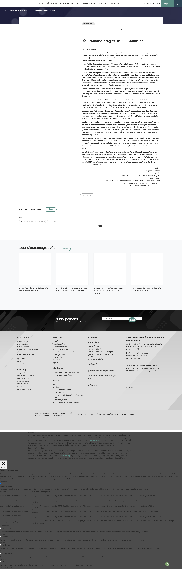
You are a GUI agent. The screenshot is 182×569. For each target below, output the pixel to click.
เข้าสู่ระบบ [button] (167, 3)
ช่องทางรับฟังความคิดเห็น (61, 390)
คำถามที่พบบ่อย (58, 392)
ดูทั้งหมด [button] (50, 209)
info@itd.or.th (136, 358)
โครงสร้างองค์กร (58, 344)
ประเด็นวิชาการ (66, 3)
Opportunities (53, 221)
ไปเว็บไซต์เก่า (93, 385)
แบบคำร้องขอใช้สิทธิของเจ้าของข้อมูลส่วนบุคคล (67, 396)
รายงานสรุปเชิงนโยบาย (25, 376)
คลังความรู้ (103, 3)
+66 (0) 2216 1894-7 (141, 353)
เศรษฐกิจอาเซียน (23, 341)
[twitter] (137, 3)
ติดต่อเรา (115, 3)
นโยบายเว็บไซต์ (94, 342)
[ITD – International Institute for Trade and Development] (17, 3)
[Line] (167, 564)
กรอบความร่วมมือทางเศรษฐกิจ (28, 349)
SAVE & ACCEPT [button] (7, 567)
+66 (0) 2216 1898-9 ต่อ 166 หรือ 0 (147, 368)
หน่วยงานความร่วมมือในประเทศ (63, 375)
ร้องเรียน (55, 387)
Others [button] (3, 559)
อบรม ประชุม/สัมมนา (85, 3)
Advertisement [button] (6, 551)
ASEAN (22, 221)
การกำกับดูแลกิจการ (60, 349)
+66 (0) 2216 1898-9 (140, 355)
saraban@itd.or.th (149, 371)
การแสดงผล (148, 3)
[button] (178, 3)
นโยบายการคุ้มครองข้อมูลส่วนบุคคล (101, 351)
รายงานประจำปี (22, 384)
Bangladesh (31, 221)
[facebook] (126, 3)
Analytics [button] (4, 542)
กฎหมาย (55, 362)
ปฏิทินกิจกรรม (22, 358)
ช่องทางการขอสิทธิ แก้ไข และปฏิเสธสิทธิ (102, 376)
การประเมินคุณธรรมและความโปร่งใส (65, 352)
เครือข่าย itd (57, 368)
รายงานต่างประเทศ (24, 381)
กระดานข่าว (92, 337)
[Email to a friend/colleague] (140, 29)
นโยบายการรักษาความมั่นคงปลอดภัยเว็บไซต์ (101, 355)
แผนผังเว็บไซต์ (93, 364)
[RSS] (147, 404)
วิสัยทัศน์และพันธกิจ (59, 346)
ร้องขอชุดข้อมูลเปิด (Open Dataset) (66, 402)
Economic (42, 221)
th (157, 3)
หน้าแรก (39, 3)
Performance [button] (5, 534)
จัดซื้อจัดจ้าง (57, 360)
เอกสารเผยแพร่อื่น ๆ (24, 389)
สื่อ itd (19, 386)
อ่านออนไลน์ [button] (87, 195)
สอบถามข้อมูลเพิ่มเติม (60, 399)
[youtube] (132, 3)
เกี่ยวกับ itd (52, 3)
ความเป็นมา (56, 341)
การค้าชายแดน (22, 344)
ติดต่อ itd (56, 384)
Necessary (6, 484)
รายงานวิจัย (21, 373)
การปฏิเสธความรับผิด (95, 359)
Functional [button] (4, 525)
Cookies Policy (64, 455)
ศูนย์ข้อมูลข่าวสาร (59, 354)
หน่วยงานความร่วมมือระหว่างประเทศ (65, 372)
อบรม (19, 361)
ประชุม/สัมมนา (22, 364)
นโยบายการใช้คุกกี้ (94, 349)
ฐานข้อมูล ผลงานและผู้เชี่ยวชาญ (101, 370)
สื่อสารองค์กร (57, 357)
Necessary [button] (4, 481)
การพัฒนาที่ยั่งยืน (24, 346)
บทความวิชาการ (23, 378)
